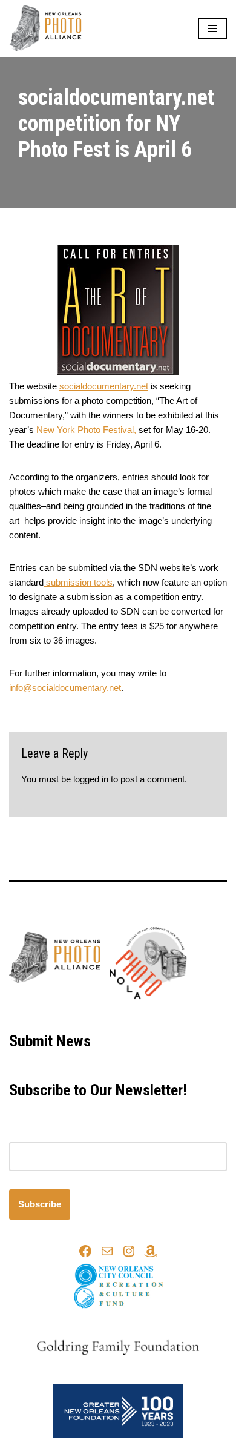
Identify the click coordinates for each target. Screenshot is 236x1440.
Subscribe (39, 1204)
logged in (90, 779)
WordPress (157, 1014)
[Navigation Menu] (212, 28)
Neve (67, 1014)
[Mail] (107, 1251)
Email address (37, 1134)
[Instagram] (129, 1251)
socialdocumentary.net (103, 386)
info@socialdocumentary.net (65, 687)
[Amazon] (150, 1251)
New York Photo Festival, (86, 429)
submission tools (78, 582)
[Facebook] (85, 1251)
